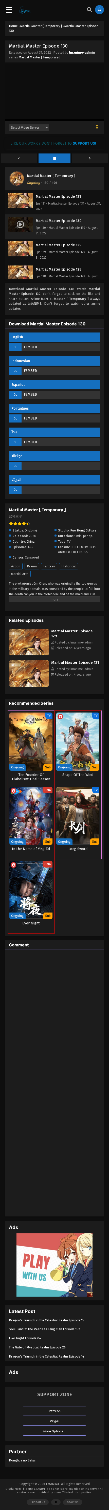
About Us (72, 1502)
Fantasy (49, 566)
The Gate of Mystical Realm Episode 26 (37, 1347)
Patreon (55, 1411)
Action (15, 566)
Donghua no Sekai (22, 1460)
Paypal (55, 1421)
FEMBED (30, 347)
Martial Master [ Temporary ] (39, 57)
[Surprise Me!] (99, 9)
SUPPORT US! (84, 143)
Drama (32, 566)
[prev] (19, 158)
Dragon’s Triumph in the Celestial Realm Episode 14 (46, 1356)
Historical (68, 566)
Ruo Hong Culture (83, 530)
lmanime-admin (82, 52)
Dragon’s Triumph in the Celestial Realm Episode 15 (46, 1320)
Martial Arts (19, 574)
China (30, 541)
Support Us (38, 1502)
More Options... (54, 1431)
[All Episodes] (54, 158)
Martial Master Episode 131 (75, 662)
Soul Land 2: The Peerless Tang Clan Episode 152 (44, 1329)
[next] (90, 158)
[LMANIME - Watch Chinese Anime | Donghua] (25, 13)
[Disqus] (54, 1016)
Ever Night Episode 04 (25, 1338)
